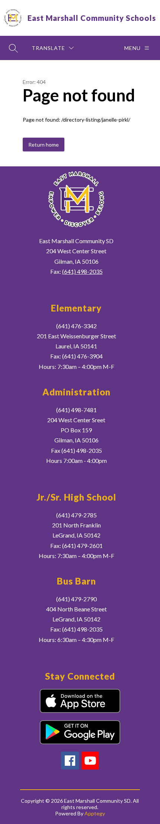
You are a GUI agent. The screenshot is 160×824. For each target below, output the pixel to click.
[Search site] (13, 48)
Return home (43, 144)
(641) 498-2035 (82, 271)
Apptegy (94, 813)
